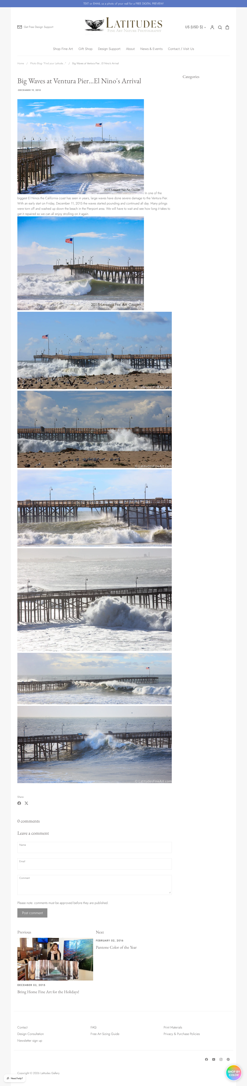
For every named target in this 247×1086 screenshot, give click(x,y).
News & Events (151, 49)
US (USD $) (194, 27)
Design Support (109, 49)
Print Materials (173, 1027)
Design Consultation (30, 1034)
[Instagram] (221, 1059)
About (130, 49)
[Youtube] (213, 1059)
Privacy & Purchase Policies (182, 1034)
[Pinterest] (228, 1059)
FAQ (93, 1027)
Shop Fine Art (63, 49)
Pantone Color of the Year (116, 947)
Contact (22, 1027)
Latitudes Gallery (50, 1073)
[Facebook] (206, 1059)
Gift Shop (85, 49)
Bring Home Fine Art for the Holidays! (48, 991)
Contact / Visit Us (181, 49)
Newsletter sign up (29, 1040)
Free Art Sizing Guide (105, 1034)
